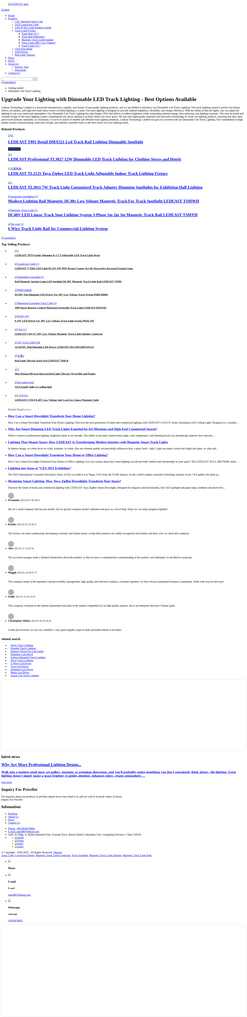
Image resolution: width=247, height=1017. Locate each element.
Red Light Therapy (25, 54)
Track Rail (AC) (30, 33)
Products (12, 18)
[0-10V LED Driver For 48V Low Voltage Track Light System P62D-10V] (22, 316)
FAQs (11, 60)
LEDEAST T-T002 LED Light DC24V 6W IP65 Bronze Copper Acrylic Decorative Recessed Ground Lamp (74, 268)
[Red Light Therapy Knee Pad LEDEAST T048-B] (19, 355)
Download (20, 70)
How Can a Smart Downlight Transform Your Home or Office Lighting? (58, 455)
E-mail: (23, 831)
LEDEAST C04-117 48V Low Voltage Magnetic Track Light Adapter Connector (59, 334)
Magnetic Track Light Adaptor (105, 855)
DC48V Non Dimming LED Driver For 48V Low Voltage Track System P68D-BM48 (61, 294)
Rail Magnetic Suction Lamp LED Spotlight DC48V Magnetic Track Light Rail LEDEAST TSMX (68, 281)
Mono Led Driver (20, 672)
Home (11, 15)
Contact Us (14, 73)
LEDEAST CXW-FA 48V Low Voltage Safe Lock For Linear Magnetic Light (57, 400)
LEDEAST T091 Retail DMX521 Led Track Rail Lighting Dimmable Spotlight (75, 142)
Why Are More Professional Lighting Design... (41, 764)
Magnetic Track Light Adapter (38, 39)
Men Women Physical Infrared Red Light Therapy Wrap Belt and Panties (55, 373)
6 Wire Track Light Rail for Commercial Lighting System (58, 228)
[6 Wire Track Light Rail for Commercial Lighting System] (16, 224)
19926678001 (15, 920)
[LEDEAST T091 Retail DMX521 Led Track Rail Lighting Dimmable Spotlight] (10, 135)
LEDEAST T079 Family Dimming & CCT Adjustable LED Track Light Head (57, 255)
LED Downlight (23, 48)
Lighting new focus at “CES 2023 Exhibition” (39, 468)
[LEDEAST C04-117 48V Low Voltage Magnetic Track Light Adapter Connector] (21, 329)
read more (6, 782)
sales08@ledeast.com (19, 894)
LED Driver (21, 51)
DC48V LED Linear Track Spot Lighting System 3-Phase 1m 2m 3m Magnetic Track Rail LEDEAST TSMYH (103, 215)
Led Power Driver (24, 855)
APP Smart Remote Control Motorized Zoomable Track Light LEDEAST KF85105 (61, 307)
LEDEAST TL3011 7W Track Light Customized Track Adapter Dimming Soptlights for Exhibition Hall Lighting (105, 187)
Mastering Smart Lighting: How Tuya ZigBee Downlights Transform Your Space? (64, 481)
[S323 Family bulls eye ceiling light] (24, 382)
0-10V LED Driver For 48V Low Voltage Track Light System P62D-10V (54, 321)
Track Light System (25, 30)
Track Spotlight (80, 855)
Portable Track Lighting (23, 648)
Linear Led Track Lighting (25, 675)
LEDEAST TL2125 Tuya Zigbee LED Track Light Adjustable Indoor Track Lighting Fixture (88, 173)
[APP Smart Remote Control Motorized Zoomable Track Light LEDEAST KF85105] (36, 303)
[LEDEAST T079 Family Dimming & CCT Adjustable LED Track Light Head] (17, 250)
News (11, 57)
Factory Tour (22, 67)
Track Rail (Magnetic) (33, 36)
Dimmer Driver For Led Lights (27, 651)
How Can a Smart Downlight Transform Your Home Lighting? (51, 416)
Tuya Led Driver (19, 666)
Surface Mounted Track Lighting (28, 657)
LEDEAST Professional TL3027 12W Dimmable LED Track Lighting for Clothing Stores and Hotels (94, 159)
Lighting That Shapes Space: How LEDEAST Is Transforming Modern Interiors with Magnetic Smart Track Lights (88, 442)
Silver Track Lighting (22, 645)
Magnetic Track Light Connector (53, 855)
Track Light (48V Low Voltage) (38, 42)
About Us (13, 64)
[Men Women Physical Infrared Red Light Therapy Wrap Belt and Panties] (17, 369)
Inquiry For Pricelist (12, 799)
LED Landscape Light (27, 24)
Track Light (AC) (31, 45)
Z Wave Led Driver (21, 663)
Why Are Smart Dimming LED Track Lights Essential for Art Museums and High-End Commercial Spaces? (82, 429)
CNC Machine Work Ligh (29, 21)
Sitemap (57, 852)
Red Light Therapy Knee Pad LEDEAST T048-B (41, 360)
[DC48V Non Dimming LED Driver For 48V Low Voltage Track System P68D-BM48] (23, 290)
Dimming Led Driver (22, 654)
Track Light (7, 855)
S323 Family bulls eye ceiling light (33, 387)
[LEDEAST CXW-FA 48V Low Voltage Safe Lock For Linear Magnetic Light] (21, 395)
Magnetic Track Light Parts (137, 855)
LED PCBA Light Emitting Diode (33, 27)
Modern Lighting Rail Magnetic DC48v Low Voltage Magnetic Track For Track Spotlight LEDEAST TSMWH (103, 201)
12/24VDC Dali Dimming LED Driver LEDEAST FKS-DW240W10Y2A (54, 347)
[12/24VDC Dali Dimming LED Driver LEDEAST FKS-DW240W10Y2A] (27, 342)
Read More (14, 149)
